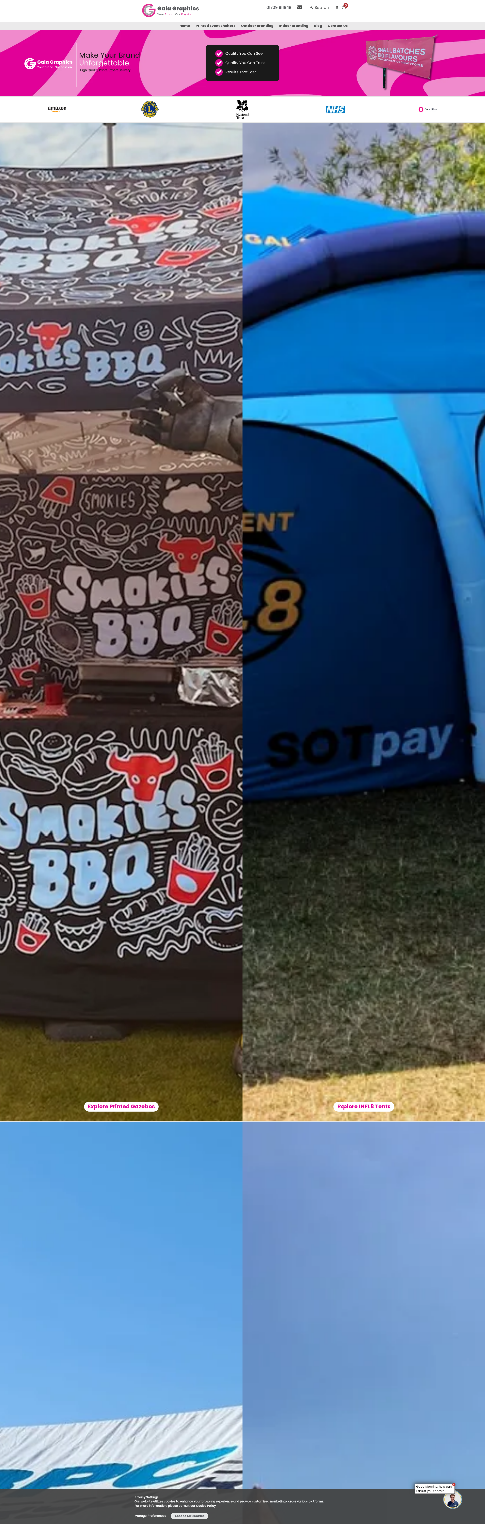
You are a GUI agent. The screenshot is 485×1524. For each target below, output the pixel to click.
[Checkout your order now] (344, 7)
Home (184, 25)
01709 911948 (279, 7)
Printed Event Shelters (215, 25)
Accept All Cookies (189, 1516)
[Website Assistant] (454, 1484)
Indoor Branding (293, 25)
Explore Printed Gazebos (121, 1106)
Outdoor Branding (257, 25)
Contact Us (338, 25)
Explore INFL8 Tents (363, 1106)
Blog (318, 25)
